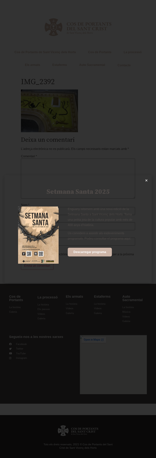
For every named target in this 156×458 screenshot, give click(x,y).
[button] (146, 180)
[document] (78, 229)
